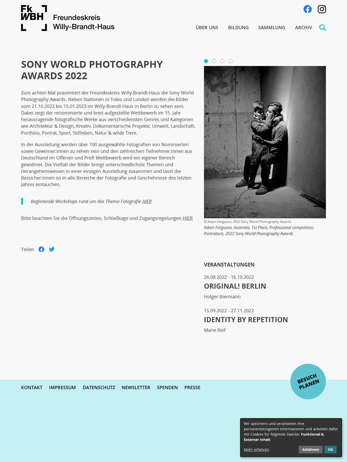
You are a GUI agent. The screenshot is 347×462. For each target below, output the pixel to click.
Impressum (62, 387)
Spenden (167, 387)
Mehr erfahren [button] (256, 449)
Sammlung (271, 27)
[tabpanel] (265, 154)
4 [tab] (230, 61)
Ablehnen (310, 449)
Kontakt (31, 387)
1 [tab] (205, 61)
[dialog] (291, 437)
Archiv (303, 27)
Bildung (238, 27)
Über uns (207, 27)
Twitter (52, 249)
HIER (146, 201)
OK (330, 449)
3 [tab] (221, 61)
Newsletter (136, 387)
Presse (192, 387)
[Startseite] (102, 19)
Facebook (308, 9)
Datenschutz (99, 387)
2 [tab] (213, 61)
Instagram (322, 9)
